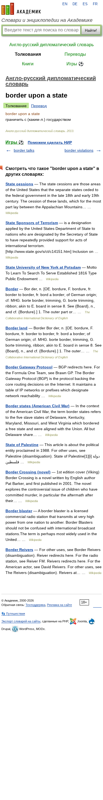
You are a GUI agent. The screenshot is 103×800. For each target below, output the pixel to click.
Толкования (28, 54)
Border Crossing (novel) (28, 472)
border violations (79, 150)
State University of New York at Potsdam (43, 267)
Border (11, 289)
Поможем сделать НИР (50, 142)
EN (64, 4)
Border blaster (18, 511)
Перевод (39, 106)
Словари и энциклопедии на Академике (47, 20)
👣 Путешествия (13, 613)
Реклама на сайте (59, 604)
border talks (24, 150)
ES (85, 4)
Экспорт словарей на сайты (20, 621)
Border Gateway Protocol (28, 367)
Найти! (91, 30)
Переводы (75, 54)
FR (95, 4)
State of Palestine (21, 445)
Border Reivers (19, 549)
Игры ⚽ (75, 63)
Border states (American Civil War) (37, 406)
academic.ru (21, 9)
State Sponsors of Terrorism (31, 223)
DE (75, 4)
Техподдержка (35, 604)
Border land (16, 328)
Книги (28, 63)
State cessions (19, 184)
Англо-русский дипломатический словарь (51, 44)
